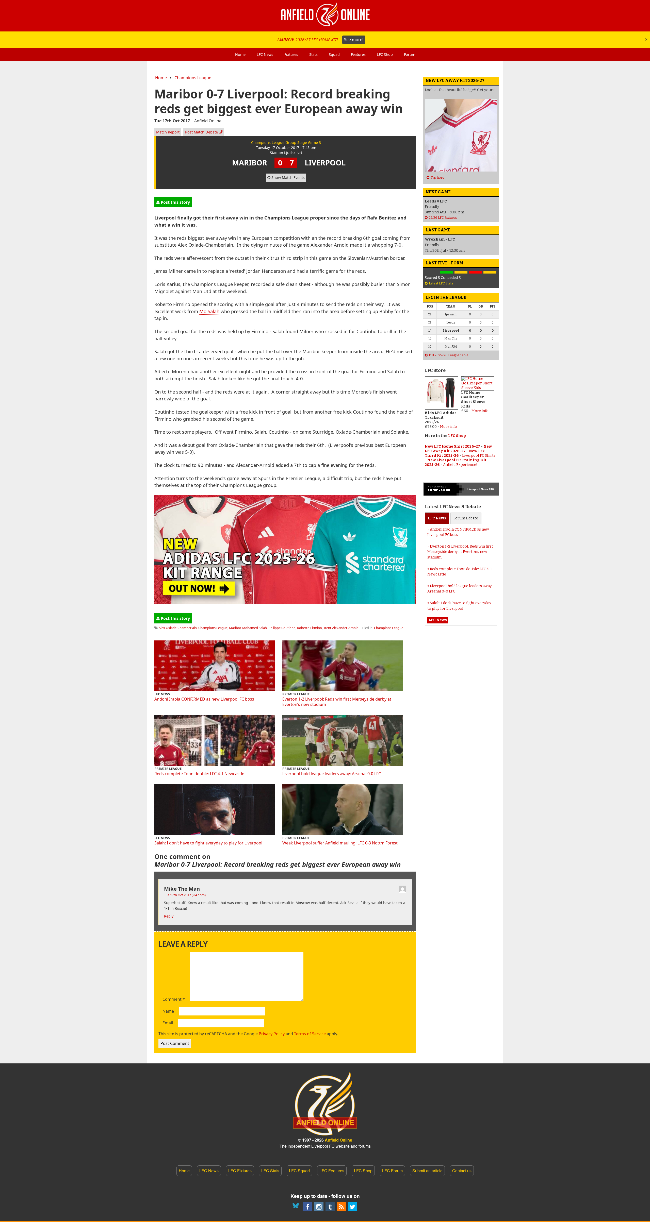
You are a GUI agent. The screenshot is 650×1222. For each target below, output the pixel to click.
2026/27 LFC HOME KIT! (320, 39)
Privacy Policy (272, 1034)
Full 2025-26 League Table (448, 355)
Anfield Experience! (460, 465)
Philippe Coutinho (282, 627)
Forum (465, 518)
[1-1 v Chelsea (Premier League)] (490, 272)
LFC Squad (299, 1171)
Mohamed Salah (254, 627)
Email (167, 1023)
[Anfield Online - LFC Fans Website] (325, 15)
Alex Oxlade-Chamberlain (178, 627)
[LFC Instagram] (318, 1206)
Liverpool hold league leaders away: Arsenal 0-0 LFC (331, 773)
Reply (168, 916)
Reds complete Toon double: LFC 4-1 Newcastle (199, 773)
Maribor (235, 627)
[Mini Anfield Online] (330, 1206)
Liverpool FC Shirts (478, 455)
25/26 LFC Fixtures (443, 217)
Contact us (462, 1171)
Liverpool (473, 489)
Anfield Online (338, 1140)
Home (161, 77)
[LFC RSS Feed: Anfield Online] (341, 1206)
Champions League (192, 77)
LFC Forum (392, 1171)
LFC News (209, 1171)
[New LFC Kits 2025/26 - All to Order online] (285, 602)
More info (448, 427)
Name (168, 1011)
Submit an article (427, 1171)
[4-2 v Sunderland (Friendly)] (446, 272)
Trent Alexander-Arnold (341, 627)
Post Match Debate (202, 132)
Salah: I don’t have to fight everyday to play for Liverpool (208, 843)
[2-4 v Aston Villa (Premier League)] (475, 272)
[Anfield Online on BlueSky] (296, 1206)
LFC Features (331, 1171)
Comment (173, 999)
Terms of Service (310, 1034)
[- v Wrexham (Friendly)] (432, 272)
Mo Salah (209, 311)
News (437, 518)
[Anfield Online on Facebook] (307, 1206)
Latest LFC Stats (441, 283)
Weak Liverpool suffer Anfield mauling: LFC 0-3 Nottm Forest (340, 843)
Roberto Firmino (309, 627)
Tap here (437, 177)
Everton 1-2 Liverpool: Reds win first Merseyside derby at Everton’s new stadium (336, 701)
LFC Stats (270, 1171)
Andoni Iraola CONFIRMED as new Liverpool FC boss (204, 699)
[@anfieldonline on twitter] (352, 1206)
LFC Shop (457, 436)
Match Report (168, 132)
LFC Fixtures (240, 1171)
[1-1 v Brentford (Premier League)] (461, 272)
